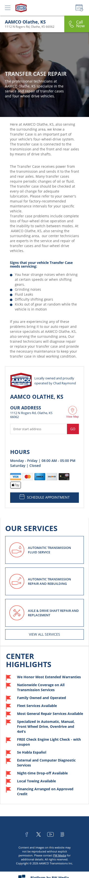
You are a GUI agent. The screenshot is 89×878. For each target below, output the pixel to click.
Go (72, 428)
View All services (44, 634)
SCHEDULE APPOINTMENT (48, 497)
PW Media (59, 855)
